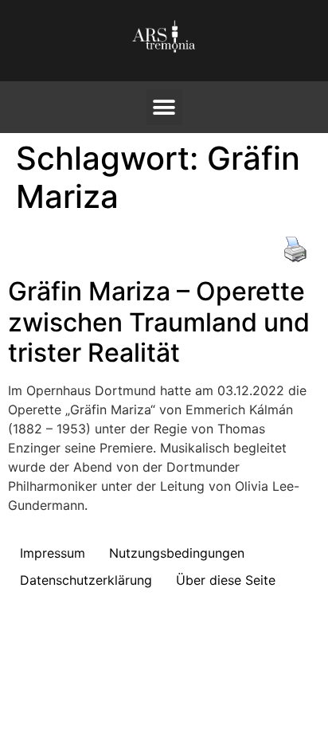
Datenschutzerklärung (86, 580)
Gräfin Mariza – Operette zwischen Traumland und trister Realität (159, 322)
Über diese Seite (225, 580)
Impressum (52, 553)
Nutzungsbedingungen (176, 553)
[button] (164, 107)
